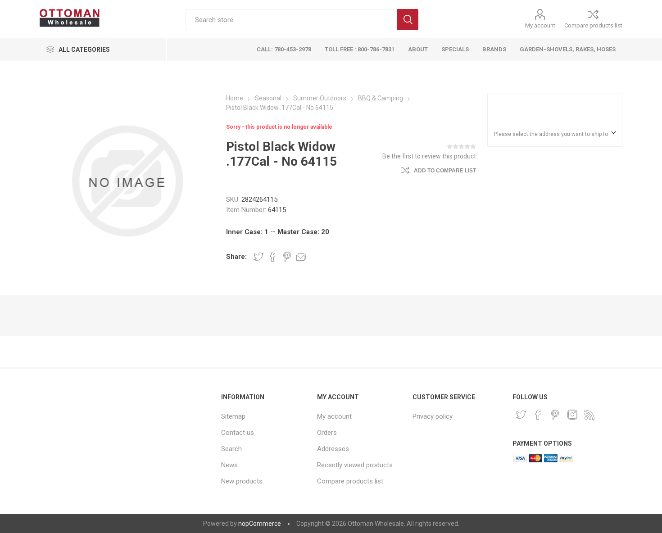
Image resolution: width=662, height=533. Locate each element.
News (229, 465)
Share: (236, 257)
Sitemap (233, 416)
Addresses (333, 449)
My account (540, 25)
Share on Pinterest (287, 257)
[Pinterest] (555, 414)
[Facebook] (538, 414)
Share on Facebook (273, 257)
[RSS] (589, 414)
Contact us (237, 433)
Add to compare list (445, 170)
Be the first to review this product (429, 156)
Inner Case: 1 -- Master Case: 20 (277, 232)
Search (407, 19)
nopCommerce (259, 523)
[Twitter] (521, 414)
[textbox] (291, 19)
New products (242, 481)
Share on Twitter (258, 257)
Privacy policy (433, 416)
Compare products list (593, 25)
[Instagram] (572, 414)
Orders (327, 433)
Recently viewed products (355, 465)
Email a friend (301, 257)
